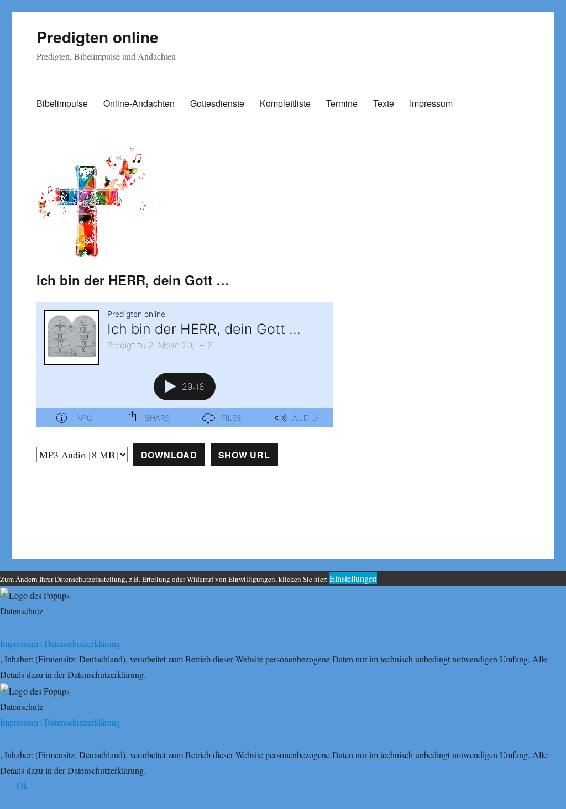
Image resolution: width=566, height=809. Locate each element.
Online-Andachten (139, 103)
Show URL (244, 454)
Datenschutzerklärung (82, 643)
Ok (22, 785)
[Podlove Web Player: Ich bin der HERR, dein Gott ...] (184, 364)
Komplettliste (285, 103)
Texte (383, 103)
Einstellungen (353, 578)
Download (169, 454)
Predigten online (97, 36)
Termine (342, 103)
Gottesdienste (217, 103)
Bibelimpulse (62, 103)
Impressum (431, 103)
